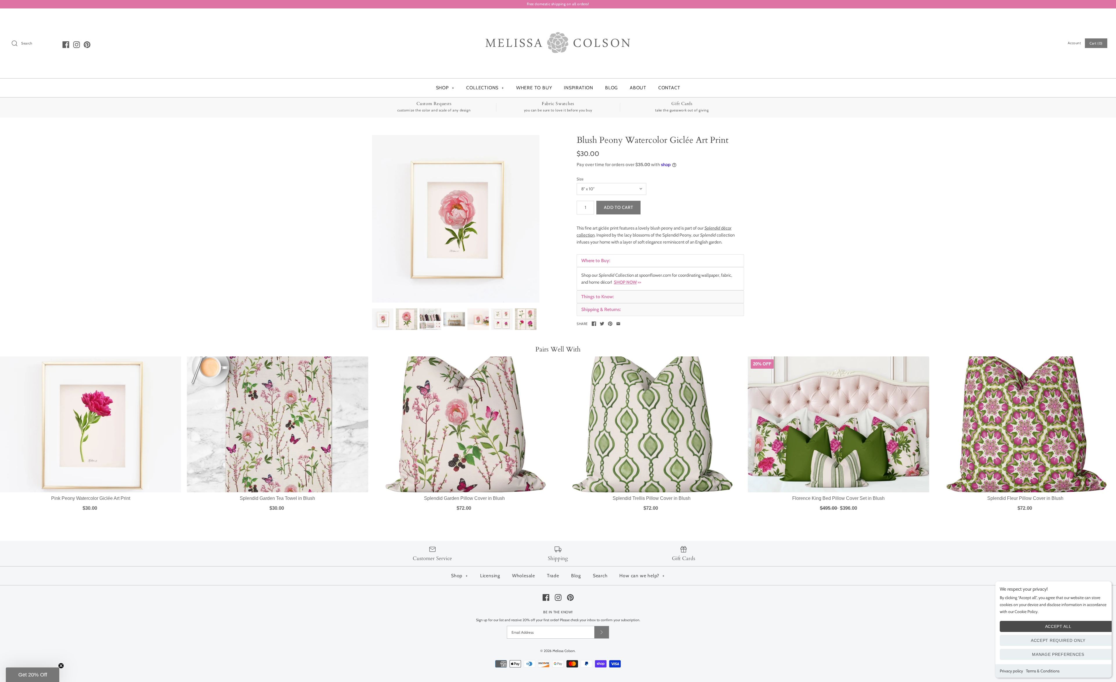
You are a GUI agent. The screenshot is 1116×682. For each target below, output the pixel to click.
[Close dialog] (611, 244)
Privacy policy (1011, 671)
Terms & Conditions (1043, 671)
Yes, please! (558, 429)
